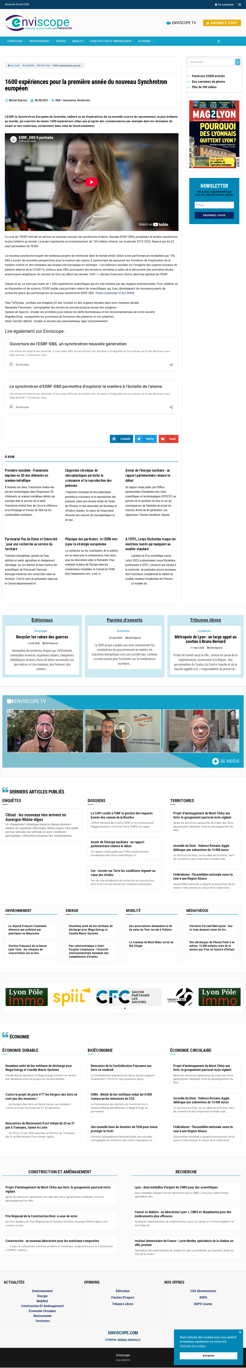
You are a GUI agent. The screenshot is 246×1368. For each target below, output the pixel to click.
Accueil (15, 65)
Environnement (39, 41)
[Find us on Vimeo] (236, 41)
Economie (144, 41)
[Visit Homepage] (38, 23)
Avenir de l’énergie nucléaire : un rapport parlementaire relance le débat (147, 475)
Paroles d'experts (124, 619)
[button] (45, 731)
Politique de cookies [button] (193, 1346)
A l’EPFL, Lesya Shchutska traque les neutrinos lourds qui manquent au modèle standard (150, 544)
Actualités (28, 65)
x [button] (240, 1332)
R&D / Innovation (65, 100)
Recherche (43, 65)
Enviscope (123, 1355)
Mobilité (78, 41)
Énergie (61, 41)
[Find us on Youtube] (225, 41)
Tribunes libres (205, 619)
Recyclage (41, 631)
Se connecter (225, 4)
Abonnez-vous (224, 23)
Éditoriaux (42, 619)
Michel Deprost (50, 643)
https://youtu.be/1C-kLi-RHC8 (115, 293)
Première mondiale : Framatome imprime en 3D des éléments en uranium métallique (26, 475)
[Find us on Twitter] (218, 41)
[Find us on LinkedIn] (230, 41)
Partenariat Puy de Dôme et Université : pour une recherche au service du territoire (31, 544)
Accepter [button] (208, 1355)
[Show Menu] (239, 4)
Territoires (15, 41)
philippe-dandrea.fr (129, 1339)
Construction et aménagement (111, 41)
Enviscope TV (183, 23)
